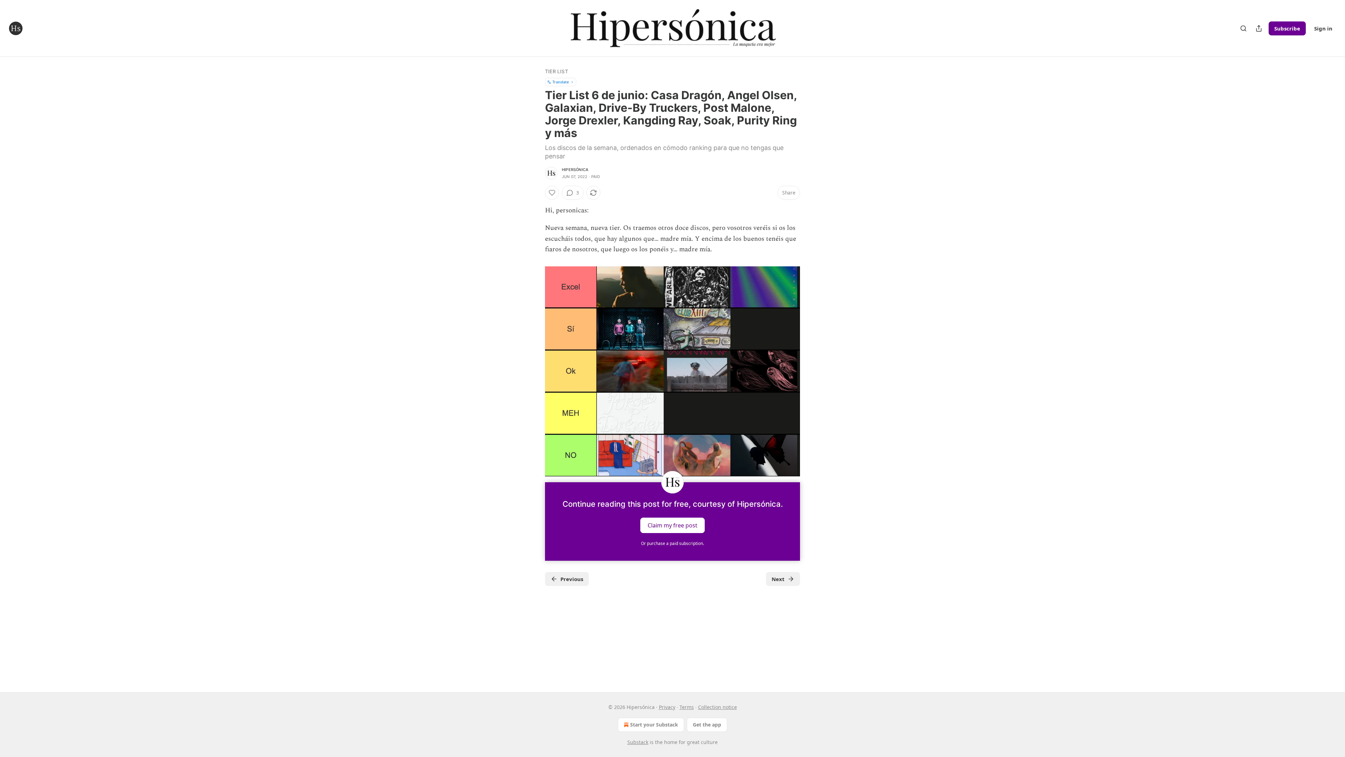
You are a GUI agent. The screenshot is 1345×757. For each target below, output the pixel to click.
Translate (560, 81)
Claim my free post (672, 525)
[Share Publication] (1259, 28)
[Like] (552, 193)
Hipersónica (575, 169)
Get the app (707, 724)
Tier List (556, 71)
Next (778, 578)
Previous (571, 578)
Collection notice (717, 707)
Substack (637, 742)
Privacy (667, 707)
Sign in (1323, 28)
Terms (687, 707)
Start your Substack (654, 724)
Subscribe (1287, 28)
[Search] (1243, 28)
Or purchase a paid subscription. (672, 543)
